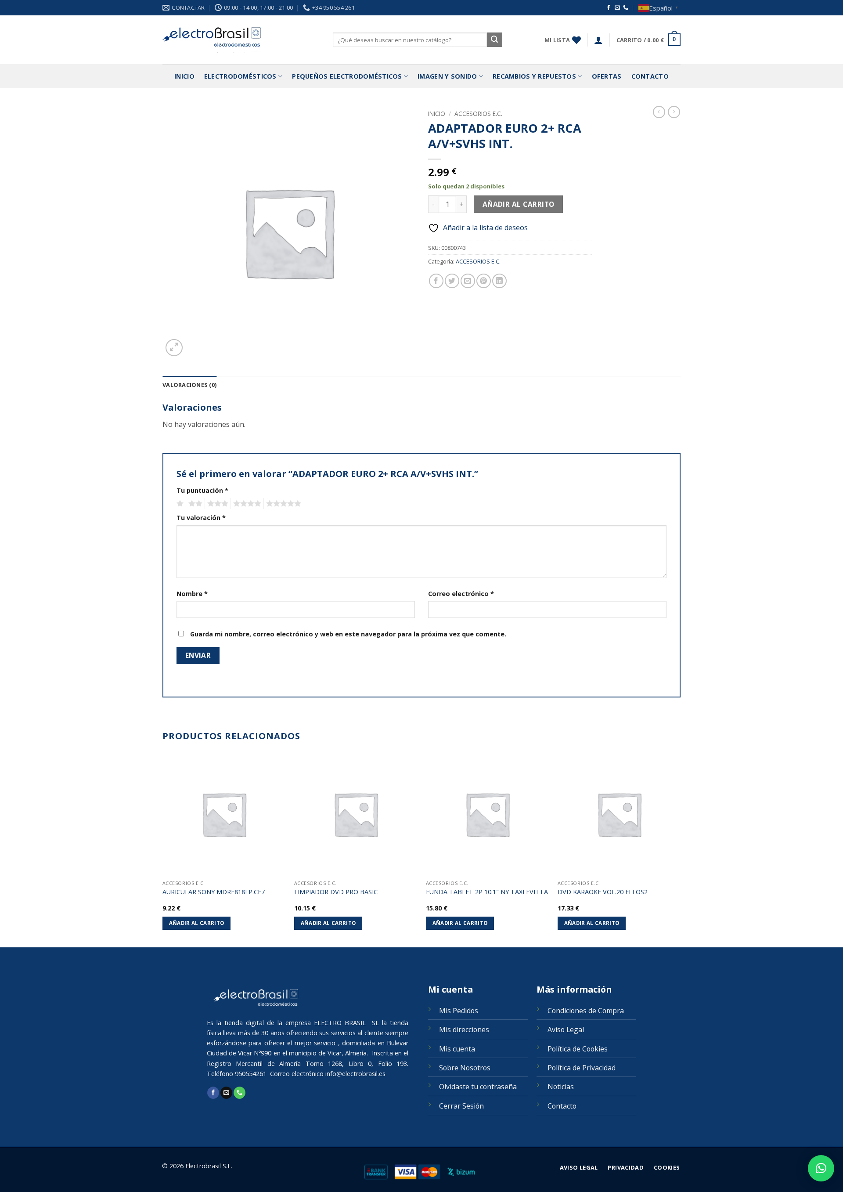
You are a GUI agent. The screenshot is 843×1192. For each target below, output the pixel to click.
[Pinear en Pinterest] (483, 281)
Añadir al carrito (519, 204)
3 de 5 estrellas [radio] (216, 503)
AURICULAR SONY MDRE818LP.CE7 (213, 892)
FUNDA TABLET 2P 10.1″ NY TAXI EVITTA (487, 892)
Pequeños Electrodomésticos (347, 76)
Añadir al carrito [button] (196, 923)
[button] (598, 40)
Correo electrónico (461, 593)
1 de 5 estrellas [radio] (179, 503)
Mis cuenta (457, 1049)
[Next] (680, 848)
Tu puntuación (202, 490)
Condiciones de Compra (586, 1010)
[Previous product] (674, 112)
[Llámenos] (625, 8)
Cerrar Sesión (461, 1106)
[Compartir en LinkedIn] (499, 281)
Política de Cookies (578, 1049)
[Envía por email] (468, 281)
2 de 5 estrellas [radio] (194, 503)
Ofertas (607, 76)
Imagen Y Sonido (447, 76)
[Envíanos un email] (617, 8)
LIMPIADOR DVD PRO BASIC (336, 892)
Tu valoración (201, 517)
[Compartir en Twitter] (452, 281)
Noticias (561, 1086)
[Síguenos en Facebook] (608, 8)
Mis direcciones (464, 1029)
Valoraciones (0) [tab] (189, 385)
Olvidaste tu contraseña (478, 1086)
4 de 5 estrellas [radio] (246, 503)
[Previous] (162, 848)
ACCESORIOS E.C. (478, 113)
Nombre (192, 593)
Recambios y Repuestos (534, 76)
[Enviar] (494, 40)
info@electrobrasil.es (355, 1073)
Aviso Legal (566, 1029)
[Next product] (659, 112)
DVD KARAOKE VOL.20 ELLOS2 (603, 892)
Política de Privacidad (582, 1068)
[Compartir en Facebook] (436, 281)
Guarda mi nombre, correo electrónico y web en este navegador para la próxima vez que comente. (348, 634)
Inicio (184, 76)
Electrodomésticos (240, 76)
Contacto (650, 76)
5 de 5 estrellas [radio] (282, 503)
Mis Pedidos (458, 1010)
